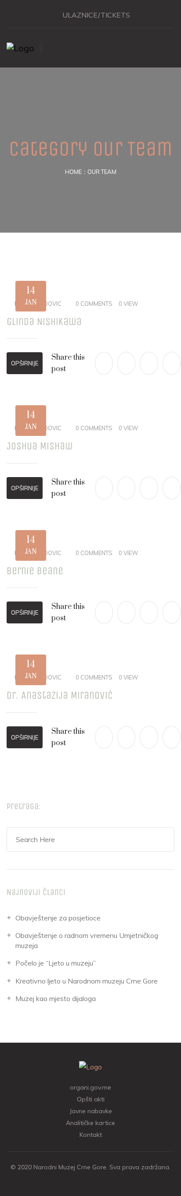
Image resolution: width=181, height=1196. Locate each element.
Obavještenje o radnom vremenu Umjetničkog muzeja (86, 940)
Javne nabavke (90, 1111)
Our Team (101, 171)
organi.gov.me (90, 1087)
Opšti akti (91, 1099)
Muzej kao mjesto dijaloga (55, 998)
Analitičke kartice (90, 1123)
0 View (128, 303)
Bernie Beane (35, 571)
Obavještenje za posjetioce (58, 917)
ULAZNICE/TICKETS (96, 15)
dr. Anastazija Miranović (60, 695)
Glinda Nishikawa (44, 321)
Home (73, 171)
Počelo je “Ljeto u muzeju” (55, 963)
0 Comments (94, 303)
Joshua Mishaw (40, 446)
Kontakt (91, 1135)
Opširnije (24, 363)
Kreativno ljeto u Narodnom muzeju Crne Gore (86, 981)
